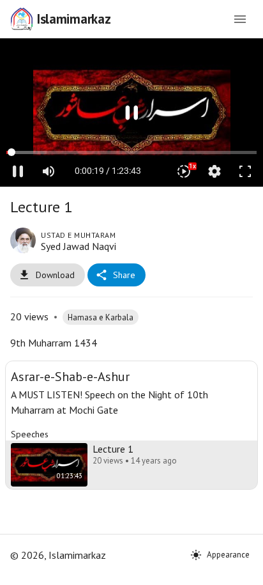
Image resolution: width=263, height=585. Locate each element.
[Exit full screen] (245, 569)
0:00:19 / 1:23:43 (108, 570)
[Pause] (131, 292)
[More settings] (214, 569)
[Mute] (48, 569)
